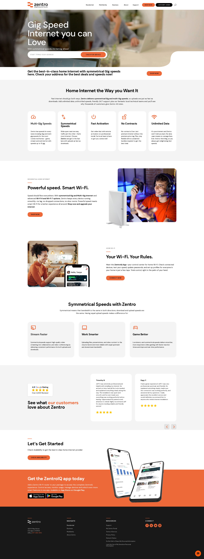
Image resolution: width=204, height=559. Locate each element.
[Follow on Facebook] (147, 525)
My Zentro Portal (111, 528)
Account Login (164, 5)
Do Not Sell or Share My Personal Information (120, 541)
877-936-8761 (37, 533)
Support (136, 5)
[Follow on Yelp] (151, 525)
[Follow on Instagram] (160, 525)
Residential (90, 5)
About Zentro (71, 535)
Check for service (93, 55)
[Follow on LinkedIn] (155, 525)
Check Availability (39, 457)
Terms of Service (111, 532)
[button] (166, 426)
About (126, 5)
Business (115, 5)
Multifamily (103, 5)
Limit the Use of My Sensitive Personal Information (118, 545)
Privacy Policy (110, 535)
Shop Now (148, 5)
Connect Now (115, 278)
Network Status (111, 538)
